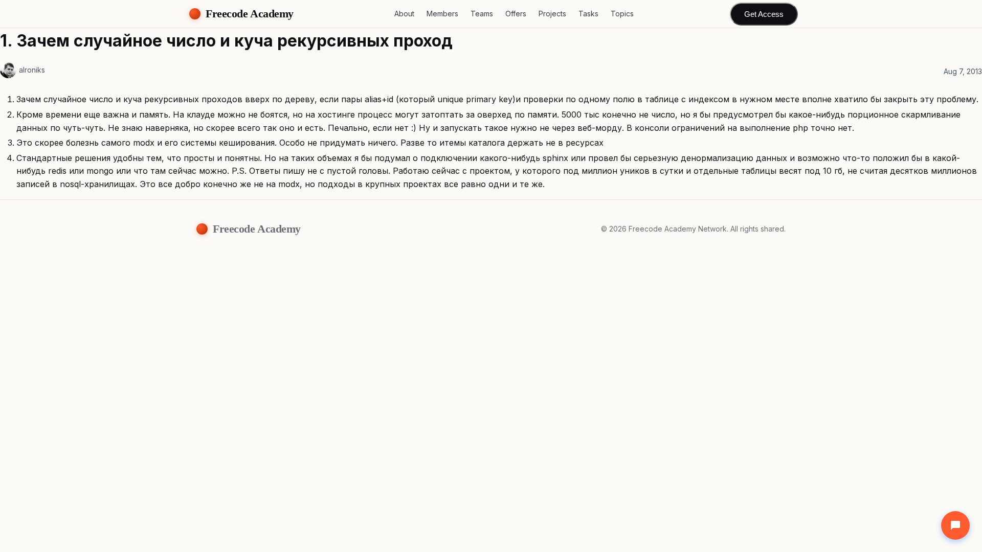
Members (442, 13)
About (404, 13)
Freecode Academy (250, 13)
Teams (482, 13)
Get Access (764, 14)
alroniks (32, 69)
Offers (515, 13)
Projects (552, 13)
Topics (622, 13)
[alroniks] (8, 70)
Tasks (588, 13)
